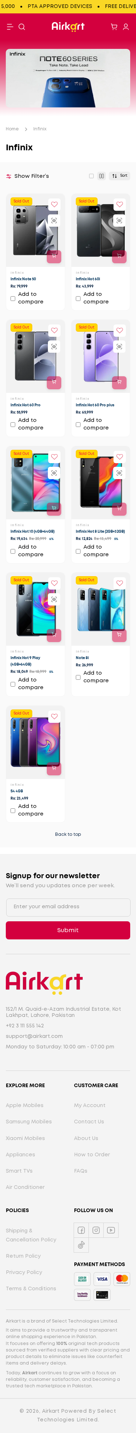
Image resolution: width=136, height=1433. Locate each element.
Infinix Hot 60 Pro (26, 405)
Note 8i (82, 658)
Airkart (50, 1411)
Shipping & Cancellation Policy (31, 1235)
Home (12, 129)
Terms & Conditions (31, 1289)
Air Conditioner (25, 1187)
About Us (86, 1138)
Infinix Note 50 (23, 279)
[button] (21, 26)
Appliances (20, 1155)
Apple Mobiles (25, 1105)
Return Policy (23, 1256)
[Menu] (10, 26)
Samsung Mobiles (29, 1122)
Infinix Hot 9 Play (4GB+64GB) (25, 662)
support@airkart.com (34, 1036)
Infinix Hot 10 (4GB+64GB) (32, 531)
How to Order (92, 1155)
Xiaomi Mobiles (25, 1138)
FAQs (80, 1171)
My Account (90, 1105)
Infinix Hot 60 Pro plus (95, 405)
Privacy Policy (24, 1272)
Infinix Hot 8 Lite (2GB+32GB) (100, 531)
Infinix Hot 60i (88, 279)
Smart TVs (19, 1171)
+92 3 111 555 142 (25, 1026)
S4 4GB (17, 791)
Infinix (39, 129)
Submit (68, 930)
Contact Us (89, 1122)
